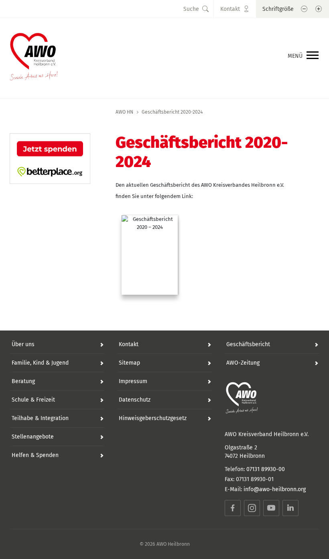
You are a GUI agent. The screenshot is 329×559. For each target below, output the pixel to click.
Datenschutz (134, 399)
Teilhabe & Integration (40, 418)
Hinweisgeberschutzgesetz (153, 418)
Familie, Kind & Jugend (40, 362)
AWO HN (124, 112)
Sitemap (129, 362)
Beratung (23, 381)
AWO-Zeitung (243, 362)
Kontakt (128, 344)
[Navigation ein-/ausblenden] (313, 56)
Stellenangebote (33, 436)
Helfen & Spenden (35, 455)
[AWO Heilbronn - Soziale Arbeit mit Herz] (33, 54)
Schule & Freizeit (33, 399)
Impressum (133, 381)
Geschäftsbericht (248, 344)
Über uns (23, 344)
